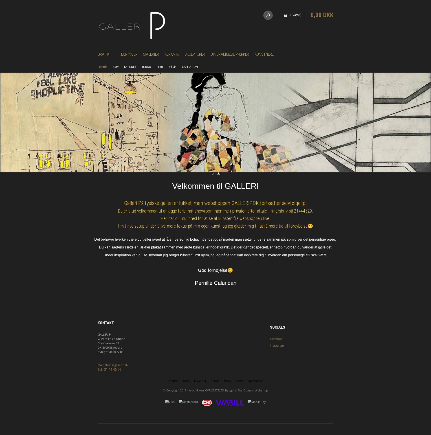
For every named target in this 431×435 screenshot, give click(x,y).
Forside (102, 67)
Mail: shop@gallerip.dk (113, 365)
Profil (160, 67)
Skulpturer (195, 54)
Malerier (151, 54)
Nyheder (200, 381)
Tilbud (215, 381)
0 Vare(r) (295, 15)
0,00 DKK (322, 15)
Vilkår (172, 67)
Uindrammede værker (230, 54)
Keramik (172, 54)
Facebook (276, 339)
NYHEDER (130, 67)
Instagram (277, 345)
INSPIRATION (190, 67)
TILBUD (146, 67)
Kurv (116, 67)
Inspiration (256, 381)
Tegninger (128, 54)
